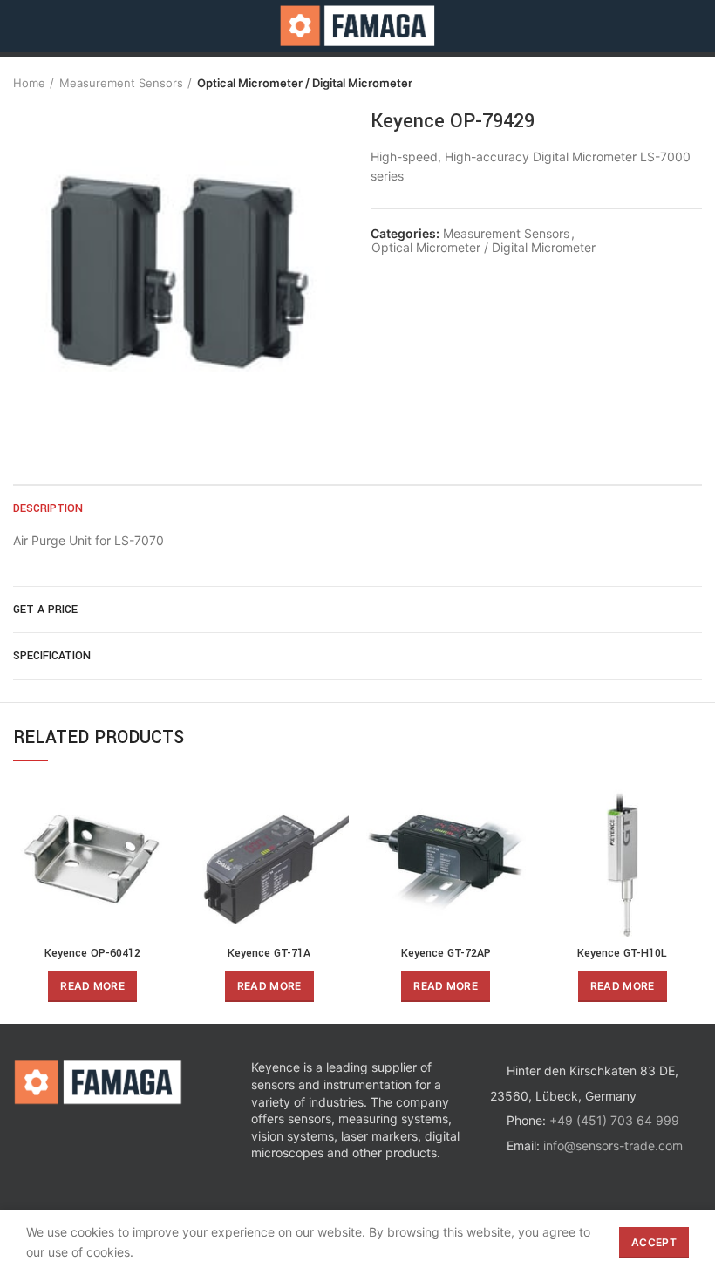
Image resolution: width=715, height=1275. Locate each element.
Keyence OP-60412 (92, 953)
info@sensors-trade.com (613, 1145)
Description (48, 508)
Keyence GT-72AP (446, 953)
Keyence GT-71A (269, 953)
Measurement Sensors (121, 83)
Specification (52, 656)
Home (29, 83)
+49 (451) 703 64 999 (614, 1120)
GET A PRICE (45, 609)
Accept (654, 1242)
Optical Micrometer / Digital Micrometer (304, 83)
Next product (693, 83)
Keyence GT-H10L (622, 953)
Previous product (658, 83)
